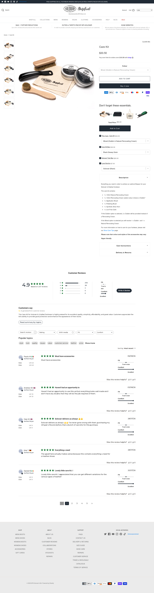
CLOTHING (84, 20)
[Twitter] (2, 1)
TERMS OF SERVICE (80, 567)
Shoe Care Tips (109, 230)
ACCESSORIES (97, 20)
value (50, 343)
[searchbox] (26, 332)
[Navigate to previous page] (62, 503)
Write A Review (124, 290)
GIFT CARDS (20, 553)
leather (73, 343)
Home (5, 35)
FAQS (81, 534)
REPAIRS (49, 556)
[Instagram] (11, 1)
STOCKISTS (49, 553)
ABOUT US (49, 534)
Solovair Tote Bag (107, 158)
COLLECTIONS (45, 20)
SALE (123, 20)
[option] (57, 78)
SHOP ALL (32, 20)
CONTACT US (80, 538)
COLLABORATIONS (49, 545)
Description (123, 177)
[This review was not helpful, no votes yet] (133, 380)
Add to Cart (124, 79)
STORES (49, 549)
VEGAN (74, 20)
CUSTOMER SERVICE (80, 556)
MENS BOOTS (20, 534)
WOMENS (65, 20)
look (27, 343)
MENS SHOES (20, 538)
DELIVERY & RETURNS (81, 542)
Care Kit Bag (106, 147)
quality (34, 343)
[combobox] (47, 332)
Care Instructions (123, 246)
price (81, 343)
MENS (56, 20)
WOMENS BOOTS (20, 542)
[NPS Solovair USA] (77, 10)
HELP (107, 20)
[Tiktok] (17, 1)
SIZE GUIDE (80, 545)
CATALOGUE (80, 564)
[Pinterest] (14, 1)
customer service (61, 343)
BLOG (115, 20)
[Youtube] (8, 1)
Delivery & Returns (123, 252)
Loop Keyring (106, 163)
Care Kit (11, 35)
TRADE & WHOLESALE (80, 560)
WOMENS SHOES (20, 545)
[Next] (92, 78)
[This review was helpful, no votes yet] (129, 380)
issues (42, 343)
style (21, 343)
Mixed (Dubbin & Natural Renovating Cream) (118, 70)
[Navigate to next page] (92, 503)
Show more (90, 343)
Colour (124, 66)
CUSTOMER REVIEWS (49, 542)
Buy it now (124, 86)
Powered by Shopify (48, 583)
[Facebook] (5, 1)
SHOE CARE (80, 549)
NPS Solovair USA (36, 583)
